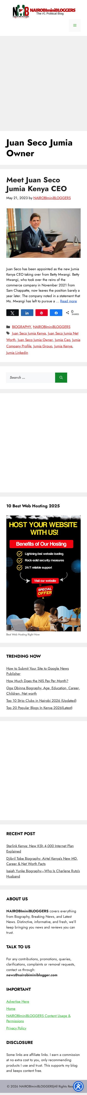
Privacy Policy (16, 1028)
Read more (68, 301)
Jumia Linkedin (17, 352)
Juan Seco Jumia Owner (35, 339)
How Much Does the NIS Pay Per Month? (37, 680)
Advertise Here (17, 1001)
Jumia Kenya (63, 346)
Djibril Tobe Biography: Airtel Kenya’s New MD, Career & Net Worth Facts (42, 861)
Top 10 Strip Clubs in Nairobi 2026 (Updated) (41, 700)
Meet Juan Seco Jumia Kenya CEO (36, 184)
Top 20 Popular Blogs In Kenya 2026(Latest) (39, 707)
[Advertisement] (43, 81)
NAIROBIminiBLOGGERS (51, 326)
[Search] (61, 378)
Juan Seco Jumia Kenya (29, 333)
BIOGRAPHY (21, 326)
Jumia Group (42, 346)
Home (10, 1008)
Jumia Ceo (62, 339)
